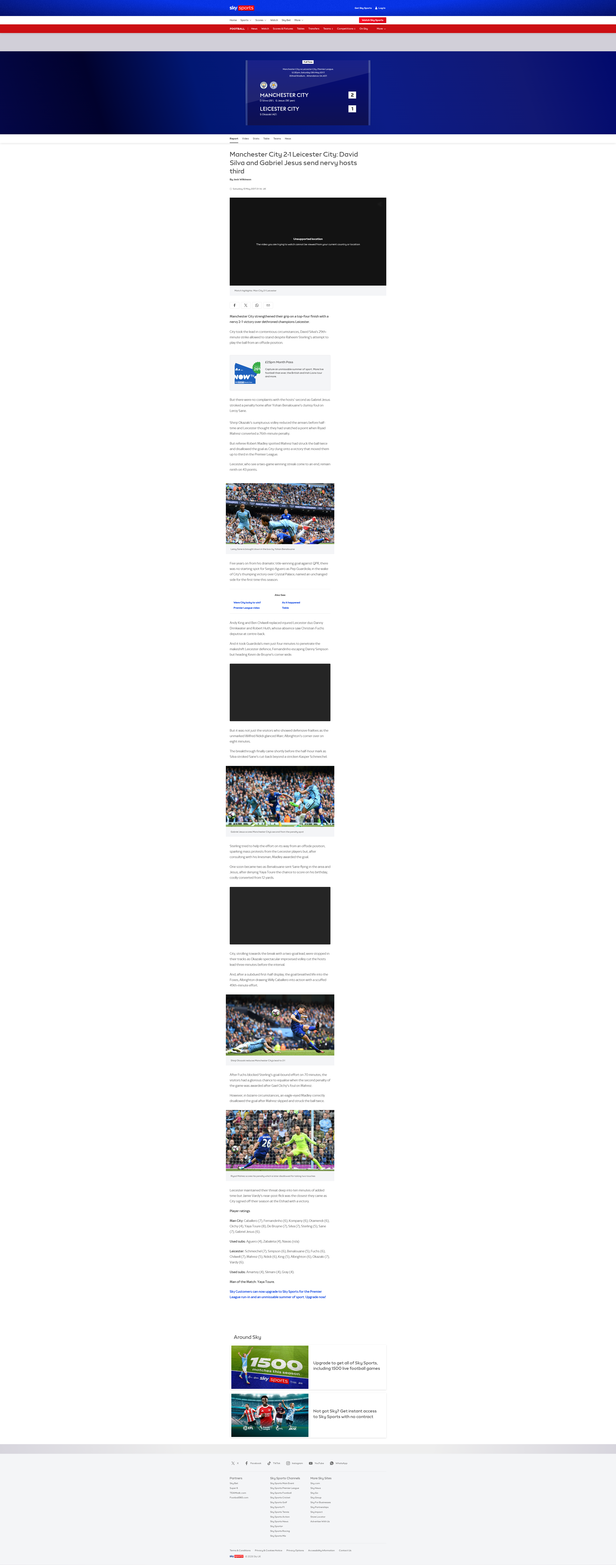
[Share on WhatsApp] (257, 305)
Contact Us (345, 1550)
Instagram (297, 1463)
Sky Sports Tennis (279, 1512)
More (297, 20)
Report (234, 138)
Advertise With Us (320, 1521)
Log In (382, 8)
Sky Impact (316, 1512)
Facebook (255, 1463)
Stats (256, 138)
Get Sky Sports (363, 8)
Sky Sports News (279, 1521)
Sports (244, 20)
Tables (300, 28)
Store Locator (317, 1517)
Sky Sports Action (280, 1517)
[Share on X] (246, 305)
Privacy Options (295, 1550)
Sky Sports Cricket (280, 1497)
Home (233, 20)
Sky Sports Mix (278, 1536)
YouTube (319, 1463)
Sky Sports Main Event (282, 1483)
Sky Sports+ (276, 1526)
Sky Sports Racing (280, 1531)
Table (266, 138)
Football (237, 28)
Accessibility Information (321, 1550)
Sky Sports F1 (277, 1507)
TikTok (276, 1463)
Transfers (313, 28)
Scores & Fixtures (283, 28)
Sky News (315, 1488)
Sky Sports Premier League (284, 1488)
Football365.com (239, 1497)
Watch (274, 20)
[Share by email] (268, 305)
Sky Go (314, 1493)
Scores (259, 20)
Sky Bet (286, 20)
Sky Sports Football (280, 1493)
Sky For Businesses (320, 1502)
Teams (327, 28)
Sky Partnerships (319, 1507)
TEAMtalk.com (238, 1493)
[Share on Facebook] (234, 305)
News (254, 28)
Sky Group (315, 1497)
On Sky (363, 28)
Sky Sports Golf (278, 1502)
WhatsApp (341, 1463)
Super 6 (234, 1488)
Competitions (345, 28)
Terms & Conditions (240, 1550)
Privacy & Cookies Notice (268, 1550)
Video (245, 138)
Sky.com (315, 1483)
